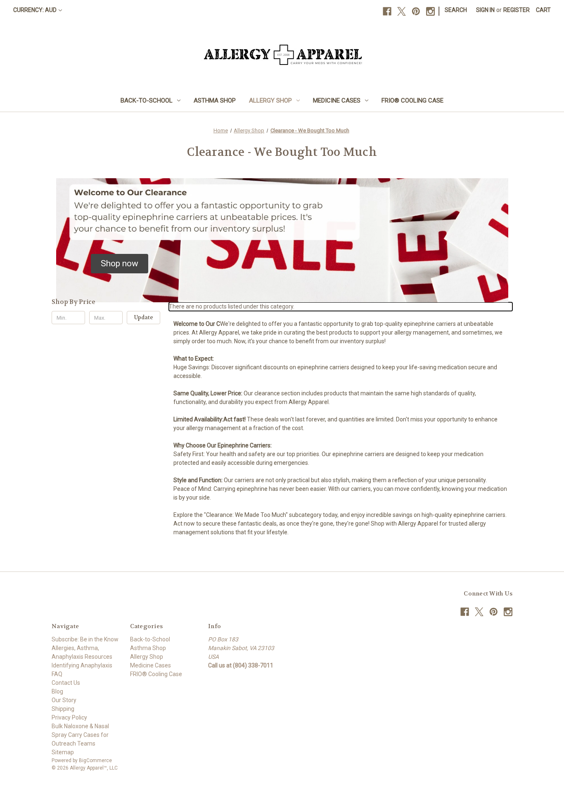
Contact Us (66, 682)
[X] (401, 11)
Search (456, 10)
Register (516, 10)
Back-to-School (147, 100)
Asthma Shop (215, 100)
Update (143, 317)
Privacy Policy (69, 717)
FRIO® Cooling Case (412, 100)
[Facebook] (387, 11)
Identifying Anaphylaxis (82, 665)
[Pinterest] (416, 11)
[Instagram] (430, 11)
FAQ (57, 674)
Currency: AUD (35, 10)
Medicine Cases (336, 100)
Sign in (485, 10)
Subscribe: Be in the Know (85, 639)
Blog (57, 691)
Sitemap (63, 752)
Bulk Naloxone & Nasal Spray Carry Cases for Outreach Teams (80, 735)
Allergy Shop (270, 100)
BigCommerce (95, 760)
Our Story (64, 700)
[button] (119, 264)
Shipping (63, 708)
